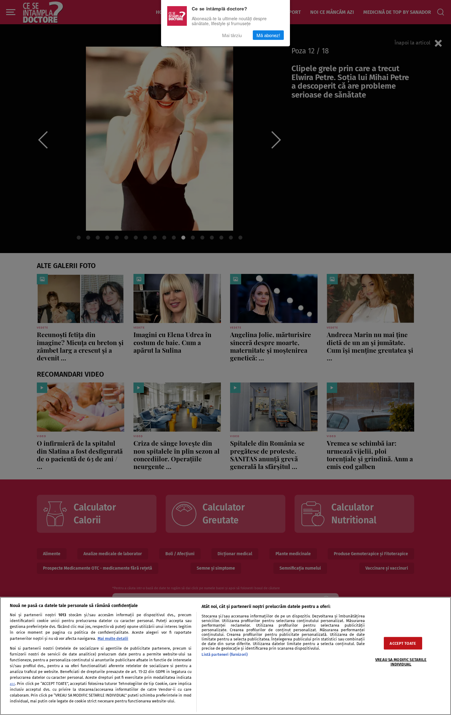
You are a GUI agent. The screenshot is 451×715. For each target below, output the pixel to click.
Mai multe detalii (113, 638)
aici (12, 684)
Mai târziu (232, 35)
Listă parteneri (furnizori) (225, 654)
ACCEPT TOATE (403, 643)
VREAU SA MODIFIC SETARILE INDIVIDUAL (400, 661)
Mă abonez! (268, 35)
